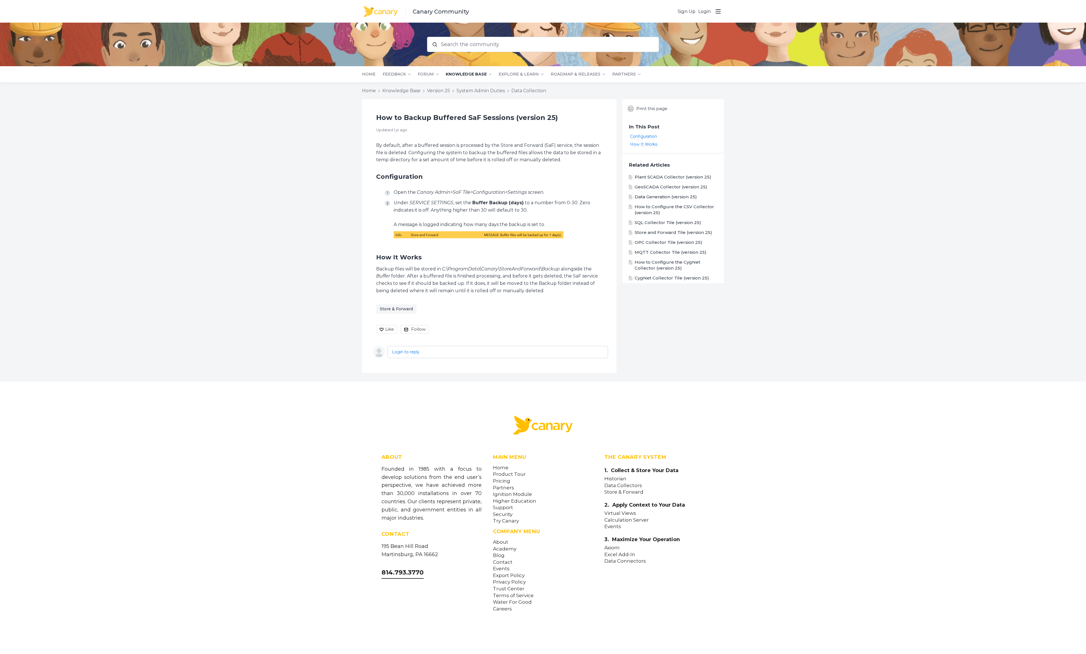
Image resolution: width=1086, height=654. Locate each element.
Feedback (394, 74)
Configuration (399, 176)
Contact (502, 562)
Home (369, 74)
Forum (426, 74)
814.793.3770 (403, 572)
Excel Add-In (619, 554)
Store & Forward (396, 308)
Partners (624, 74)
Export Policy (509, 575)
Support (503, 507)
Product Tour (509, 474)
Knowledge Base (466, 74)
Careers (502, 609)
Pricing (501, 481)
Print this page (651, 108)
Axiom (612, 547)
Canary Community (441, 11)
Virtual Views (620, 513)
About (500, 542)
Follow (418, 329)
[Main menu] (718, 11)
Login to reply (405, 351)
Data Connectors (625, 561)
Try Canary (506, 521)
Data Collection (528, 90)
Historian (615, 478)
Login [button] (704, 11)
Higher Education (514, 501)
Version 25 (438, 90)
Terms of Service (513, 595)
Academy (504, 549)
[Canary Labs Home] (543, 426)
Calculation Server (626, 520)
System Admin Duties (480, 90)
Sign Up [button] (686, 11)
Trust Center (508, 588)
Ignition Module (512, 494)
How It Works (399, 257)
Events (501, 568)
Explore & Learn (519, 74)
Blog (499, 555)
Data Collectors (623, 485)
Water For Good (512, 602)
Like (389, 329)
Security (502, 514)
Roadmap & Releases (575, 74)
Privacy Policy (509, 582)
